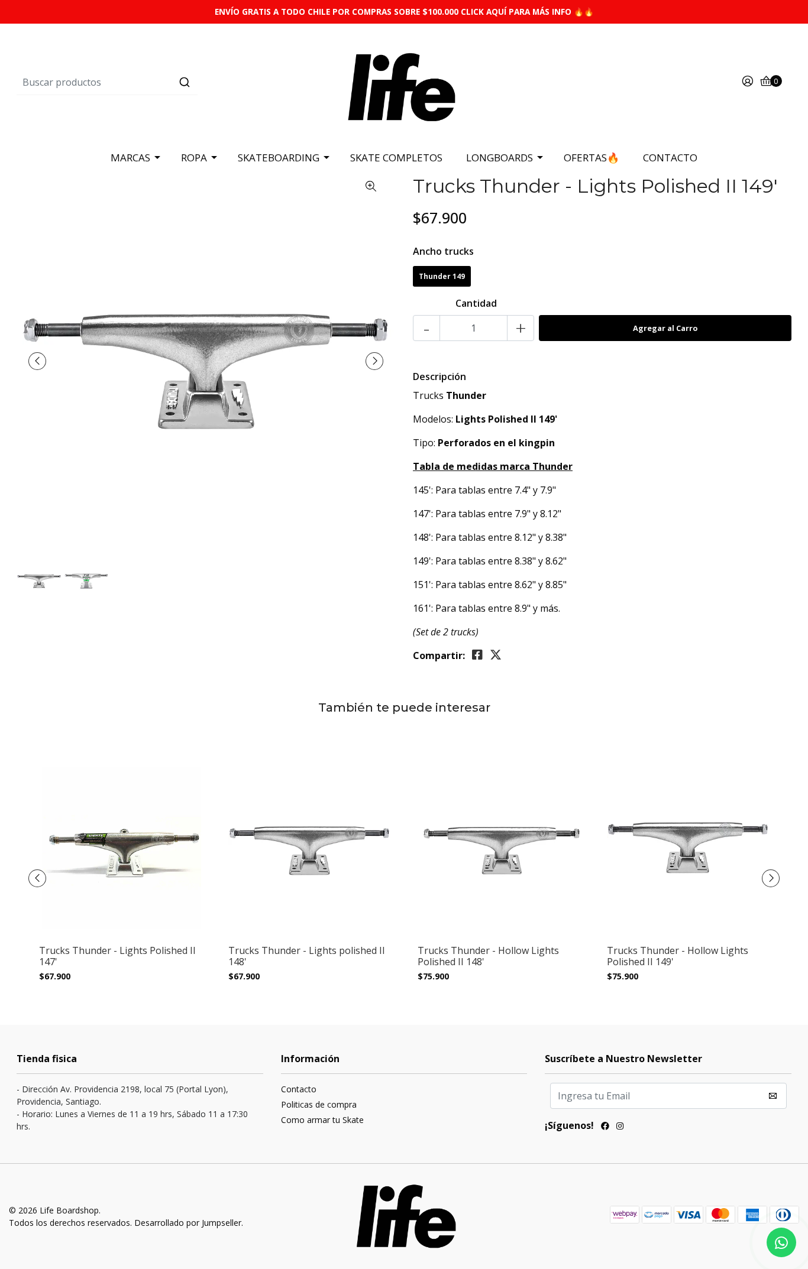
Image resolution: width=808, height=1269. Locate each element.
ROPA (194, 157)
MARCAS (130, 157)
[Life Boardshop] (404, 81)
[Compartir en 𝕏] (496, 655)
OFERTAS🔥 (591, 157)
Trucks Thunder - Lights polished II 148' (306, 956)
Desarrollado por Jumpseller (187, 1222)
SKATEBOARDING (278, 157)
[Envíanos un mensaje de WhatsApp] (781, 1242)
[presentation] (37, 361)
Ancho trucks (443, 251)
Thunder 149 (442, 276)
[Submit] (185, 82)
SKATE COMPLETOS (396, 157)
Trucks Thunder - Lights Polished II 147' (117, 956)
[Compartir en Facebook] (477, 655)
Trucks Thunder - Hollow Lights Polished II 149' (677, 956)
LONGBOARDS (499, 157)
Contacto (298, 1089)
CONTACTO (670, 157)
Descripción (439, 376)
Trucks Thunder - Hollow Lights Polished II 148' (488, 956)
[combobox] (146, 82)
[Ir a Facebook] (605, 1127)
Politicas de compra (319, 1104)
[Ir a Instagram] (619, 1127)
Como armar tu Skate (322, 1119)
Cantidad (476, 303)
